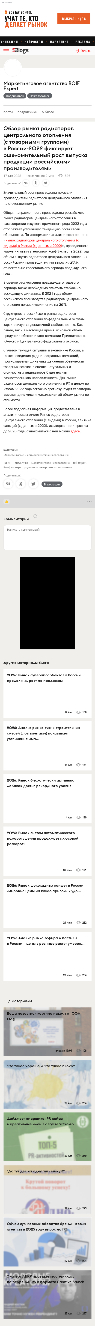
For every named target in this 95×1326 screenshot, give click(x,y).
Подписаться (15, 95)
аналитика (21, 462)
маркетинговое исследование (50, 462)
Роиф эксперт (12, 467)
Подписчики (27, 111)
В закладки (52, 484)
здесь (75, 431)
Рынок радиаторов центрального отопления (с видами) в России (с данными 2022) (41, 242)
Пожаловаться (40, 95)
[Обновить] (35, 516)
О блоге (48, 111)
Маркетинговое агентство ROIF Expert (41, 86)
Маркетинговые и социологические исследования (35, 454)
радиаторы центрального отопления (48, 467)
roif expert (79, 462)
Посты (8, 111)
